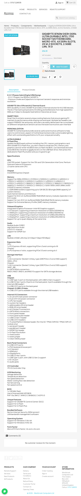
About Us (26, 479)
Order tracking (47, 471)
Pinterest (60, 77)
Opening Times (28, 489)
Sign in (44, 474)
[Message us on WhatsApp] (5, 491)
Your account (49, 467)
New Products (9, 476)
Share (49, 77)
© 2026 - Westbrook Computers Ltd (40, 493)
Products (32, 9)
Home (22, 9)
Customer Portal (29, 484)
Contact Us (25, 13)
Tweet (55, 77)
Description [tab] (14, 90)
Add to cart (60, 66)
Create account (48, 476)
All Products (8, 479)
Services (43, 9)
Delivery (26, 471)
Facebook (6, 458)
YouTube (16, 458)
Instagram (20, 458)
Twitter (11, 458)
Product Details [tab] (28, 90)
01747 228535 (15, 2)
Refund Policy (28, 481)
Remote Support (57, 9)
